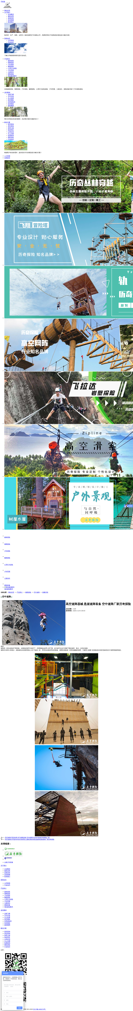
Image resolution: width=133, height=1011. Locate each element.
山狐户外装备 (8, 862)
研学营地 (11, 124)
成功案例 (7, 92)
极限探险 (11, 66)
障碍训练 (11, 137)
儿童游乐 (11, 72)
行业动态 (11, 42)
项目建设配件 (12, 76)
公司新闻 (11, 40)
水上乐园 (11, 133)
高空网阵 (11, 100)
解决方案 (7, 122)
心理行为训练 (12, 68)
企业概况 (11, 14)
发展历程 (11, 18)
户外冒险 (11, 64)
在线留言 (7, 158)
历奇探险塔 (11, 102)
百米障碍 (11, 104)
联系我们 (11, 22)
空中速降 (37, 592)
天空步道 (11, 96)
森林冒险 (11, 60)
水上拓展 (11, 98)
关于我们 (7, 12)
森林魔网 (11, 105)
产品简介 (7, 59)
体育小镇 (11, 128)
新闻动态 (7, 38)
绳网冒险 (11, 62)
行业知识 (11, 139)
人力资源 (7, 156)
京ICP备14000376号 (39, 1009)
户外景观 (11, 70)
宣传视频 (11, 20)
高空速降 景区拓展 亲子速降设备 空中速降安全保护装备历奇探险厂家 (27, 837)
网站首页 (7, 10)
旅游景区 (11, 130)
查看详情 (45, 592)
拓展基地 (11, 135)
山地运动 (11, 132)
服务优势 (11, 16)
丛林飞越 (11, 94)
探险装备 (11, 74)
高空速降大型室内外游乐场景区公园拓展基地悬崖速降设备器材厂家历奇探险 (29, 839)
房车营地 (11, 126)
